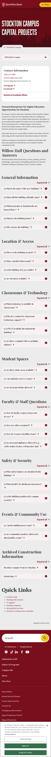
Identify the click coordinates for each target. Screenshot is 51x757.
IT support (11, 602)
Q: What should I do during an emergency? (23, 484)
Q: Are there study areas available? (19, 370)
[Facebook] (23, 653)
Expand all (42, 182)
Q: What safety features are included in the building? (22, 473)
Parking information (15, 600)
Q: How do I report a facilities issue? (20, 434)
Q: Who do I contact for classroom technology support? (19, 318)
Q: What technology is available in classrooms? (18, 306)
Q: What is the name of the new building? (22, 188)
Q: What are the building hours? (18, 218)
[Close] (47, 725)
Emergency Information (11, 710)
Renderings (9, 576)
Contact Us (6, 706)
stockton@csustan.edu (13, 78)
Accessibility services (15, 608)
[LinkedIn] (16, 653)
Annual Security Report (11, 696)
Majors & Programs (10, 665)
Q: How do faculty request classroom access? (20, 415)
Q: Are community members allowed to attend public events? (21, 536)
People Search (26, 647)
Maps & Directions (9, 720)
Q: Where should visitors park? (18, 261)
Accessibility (7, 691)
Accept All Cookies (25, 753)
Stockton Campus (14, 47)
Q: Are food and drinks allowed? (18, 387)
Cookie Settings (25, 739)
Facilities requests (14, 605)
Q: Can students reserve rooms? (18, 378)
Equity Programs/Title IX (12, 715)
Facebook (8, 88)
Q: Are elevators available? (16, 278)
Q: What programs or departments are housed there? (21, 208)
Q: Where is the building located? (19, 252)
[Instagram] (7, 653)
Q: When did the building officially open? (22, 197)
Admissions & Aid (9, 659)
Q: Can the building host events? (18, 525)
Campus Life (7, 670)
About (4, 676)
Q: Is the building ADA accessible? (19, 270)
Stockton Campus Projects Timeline (20, 567)
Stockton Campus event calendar (20, 611)
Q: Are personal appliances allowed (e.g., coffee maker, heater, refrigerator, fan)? (22, 444)
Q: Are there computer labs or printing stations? (21, 343)
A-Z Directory (10, 647)
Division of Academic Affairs (15, 95)
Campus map (12, 597)
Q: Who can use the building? (17, 227)
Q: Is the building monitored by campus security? (21, 498)
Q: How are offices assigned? (17, 425)
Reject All (25, 746)
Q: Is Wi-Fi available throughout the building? (19, 330)
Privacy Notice (10, 734)
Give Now (6, 681)
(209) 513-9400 (10, 74)
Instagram (8, 85)
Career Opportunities (10, 701)
